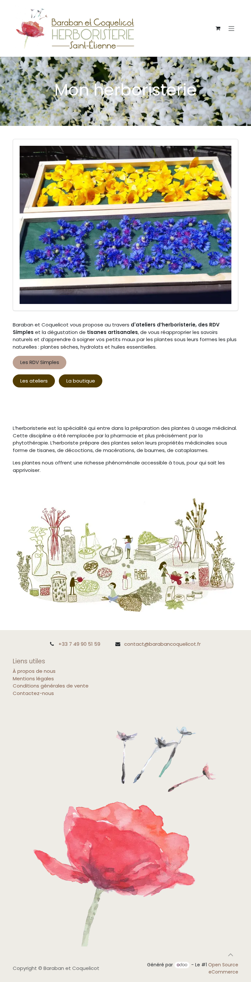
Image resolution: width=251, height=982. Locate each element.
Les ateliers (34, 380)
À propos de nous (34, 671)
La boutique (80, 380)
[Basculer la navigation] (232, 28)
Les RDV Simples (39, 362)
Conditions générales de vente (51, 685)
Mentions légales (33, 678)
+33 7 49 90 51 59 (79, 644)
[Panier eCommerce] (218, 28)
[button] (230, 955)
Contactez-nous (33, 693)
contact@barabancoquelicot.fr (162, 644)
